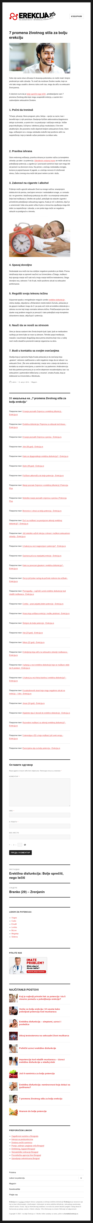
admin (14, 382)
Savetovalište (14, 1189)
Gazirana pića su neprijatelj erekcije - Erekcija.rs (42, 556)
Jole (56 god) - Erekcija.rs (33, 447)
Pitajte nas (13, 1194)
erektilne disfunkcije (57, 300)
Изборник (76, 16)
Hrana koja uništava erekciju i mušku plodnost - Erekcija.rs (46, 613)
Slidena (14, 937)
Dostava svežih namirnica (21, 1143)
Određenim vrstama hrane (44, 161)
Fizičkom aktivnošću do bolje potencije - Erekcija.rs (43, 476)
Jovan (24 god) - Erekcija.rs (34, 703)
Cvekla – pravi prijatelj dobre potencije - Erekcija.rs (43, 604)
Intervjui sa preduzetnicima (22, 1139)
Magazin (34, 382)
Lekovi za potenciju (17, 1178)
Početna (12, 1172)
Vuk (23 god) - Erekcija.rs (33, 633)
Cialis (13, 921)
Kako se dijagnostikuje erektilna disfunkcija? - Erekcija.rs (45, 456)
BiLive (14, 930)
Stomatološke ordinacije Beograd (24, 1152)
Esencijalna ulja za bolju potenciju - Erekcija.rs (41, 748)
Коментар (14, 776)
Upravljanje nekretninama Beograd (25, 1158)
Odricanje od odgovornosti (67, 1209)
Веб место (14, 833)
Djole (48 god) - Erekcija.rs (33, 466)
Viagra (14, 918)
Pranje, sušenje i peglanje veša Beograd (27, 1146)
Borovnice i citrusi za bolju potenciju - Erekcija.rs (42, 511)
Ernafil (14, 924)
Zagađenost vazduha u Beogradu (24, 1136)
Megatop (14, 934)
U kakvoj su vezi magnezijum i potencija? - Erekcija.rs (44, 546)
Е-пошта (13, 822)
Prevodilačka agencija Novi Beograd (26, 1155)
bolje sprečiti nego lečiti (36, 94)
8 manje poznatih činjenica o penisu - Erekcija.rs (42, 437)
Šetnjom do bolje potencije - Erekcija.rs (38, 623)
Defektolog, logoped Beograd (23, 1149)
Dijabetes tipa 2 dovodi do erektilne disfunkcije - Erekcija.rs (46, 713)
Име (11, 811)
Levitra (14, 927)
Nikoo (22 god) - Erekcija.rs (33, 642)
